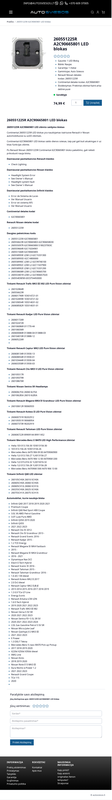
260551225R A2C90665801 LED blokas (34, 21)
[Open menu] (11, 12)
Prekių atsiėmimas (16, 767)
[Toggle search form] (92, 12)
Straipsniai (63, 783)
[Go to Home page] (50, 12)
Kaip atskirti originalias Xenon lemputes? (66, 777)
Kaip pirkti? (63, 770)
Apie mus (37, 770)
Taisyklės (11, 774)
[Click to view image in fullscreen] (27, 54)
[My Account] (97, 12)
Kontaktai (37, 767)
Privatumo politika (16, 783)
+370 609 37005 (79, 3)
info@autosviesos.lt (38, 3)
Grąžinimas (13, 780)
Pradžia (10, 21)
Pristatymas (13, 770)
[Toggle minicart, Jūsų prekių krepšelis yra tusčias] (103, 12)
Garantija (11, 777)
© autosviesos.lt (98, 795)
